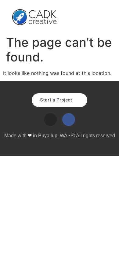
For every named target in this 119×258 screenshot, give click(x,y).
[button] (102, 17)
